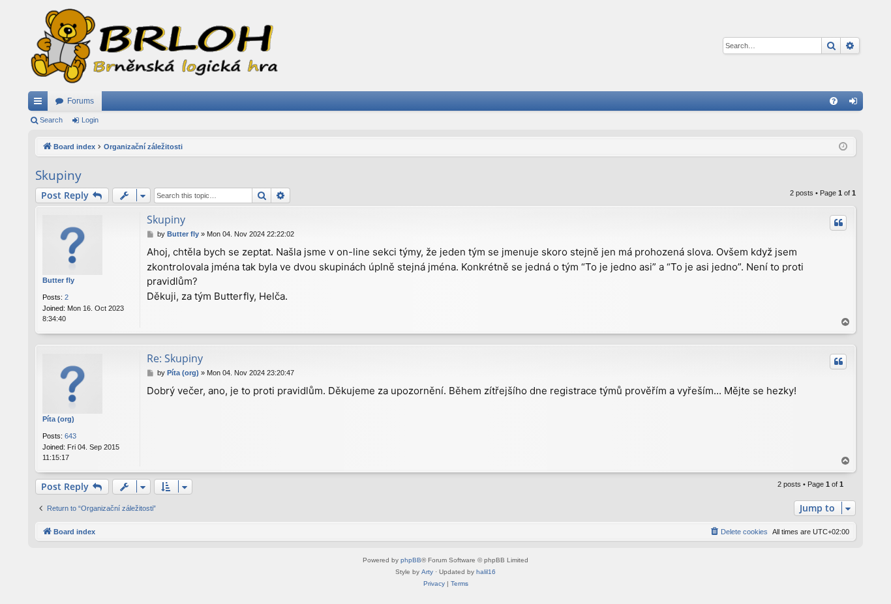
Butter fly (58, 280)
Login (90, 120)
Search (51, 120)
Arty (427, 571)
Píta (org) (58, 419)
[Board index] (153, 45)
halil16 (486, 571)
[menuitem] (833, 101)
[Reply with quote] (838, 223)
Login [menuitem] (856, 103)
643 (70, 436)
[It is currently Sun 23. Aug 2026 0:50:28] (843, 146)
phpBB (410, 560)
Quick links (40, 103)
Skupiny (58, 175)
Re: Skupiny (175, 358)
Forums (80, 101)
